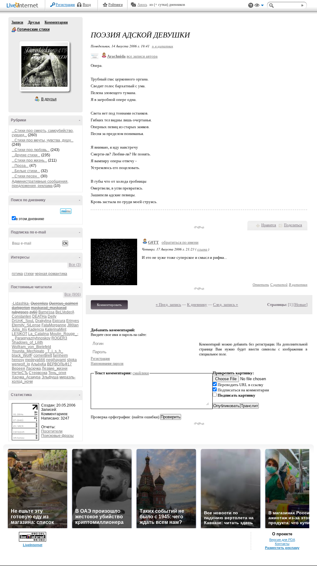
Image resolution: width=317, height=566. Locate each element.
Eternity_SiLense (26, 325)
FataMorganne (53, 325)
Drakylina (43, 321)
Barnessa (46, 312)
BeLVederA (64, 312)
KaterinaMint (55, 329)
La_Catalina (38, 334)
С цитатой (279, 284)
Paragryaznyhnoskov (32, 338)
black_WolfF (22, 355)
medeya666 (35, 360)
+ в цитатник (162, 46)
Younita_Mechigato (28, 351)
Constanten (21, 316)
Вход (87, 4)
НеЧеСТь (20, 373)
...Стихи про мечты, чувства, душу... (42, 140)
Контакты (282, 544)
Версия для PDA (282, 540)
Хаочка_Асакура (26, 377)
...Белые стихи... (26, 171)
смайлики (140, 373)
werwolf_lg (21, 364)
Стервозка (38, 373)
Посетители (52, 431)
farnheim (60, 355)
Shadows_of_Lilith (27, 342)
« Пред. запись (168, 304)
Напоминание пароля (107, 363)
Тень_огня (57, 373)
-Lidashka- (21, 303)
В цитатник (298, 284)
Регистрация (65, 4)
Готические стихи (13, 29)
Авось (142, 4)
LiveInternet (23, 5)
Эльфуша (50, 377)
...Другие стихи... (26, 155)
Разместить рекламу (282, 548)
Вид (259, 6)
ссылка (202, 249)
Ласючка (33, 368)
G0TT (153, 242)
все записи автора (142, 56)
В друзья (49, 99)
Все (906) (72, 294)
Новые (300, 304)
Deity (52, 316)
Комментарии (56, 22)
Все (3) (75, 265)
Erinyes (72, 321)
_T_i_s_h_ (54, 351)
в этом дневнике (30, 219)
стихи (29, 274)
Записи (17, 22)
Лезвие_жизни (54, 368)
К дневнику (197, 304)
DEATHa (39, 316)
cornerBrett (42, 355)
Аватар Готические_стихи (44, 66)
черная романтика (51, 274)
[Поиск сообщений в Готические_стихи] (66, 211)
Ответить (261, 284)
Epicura (58, 321)
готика (17, 274)
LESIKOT (19, 334)
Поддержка (250, 5)
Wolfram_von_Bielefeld (31, 347)
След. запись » (225, 304)
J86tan (73, 325)
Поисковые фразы (57, 435)
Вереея (18, 368)
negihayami (56, 360)
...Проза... (20, 165)
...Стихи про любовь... (31, 150)
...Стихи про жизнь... (29, 160)
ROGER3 (59, 338)
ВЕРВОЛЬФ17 (59, 364)
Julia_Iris (19, 329)
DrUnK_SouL (23, 321)
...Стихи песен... (26, 176)
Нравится (268, 225)
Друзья (34, 22)
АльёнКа (38, 364)
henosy (18, 360)
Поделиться (293, 225)
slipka (72, 360)
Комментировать (109, 305)
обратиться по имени (180, 242)
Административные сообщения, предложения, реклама (40, 183)
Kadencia (36, 329)
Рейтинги (115, 4)
